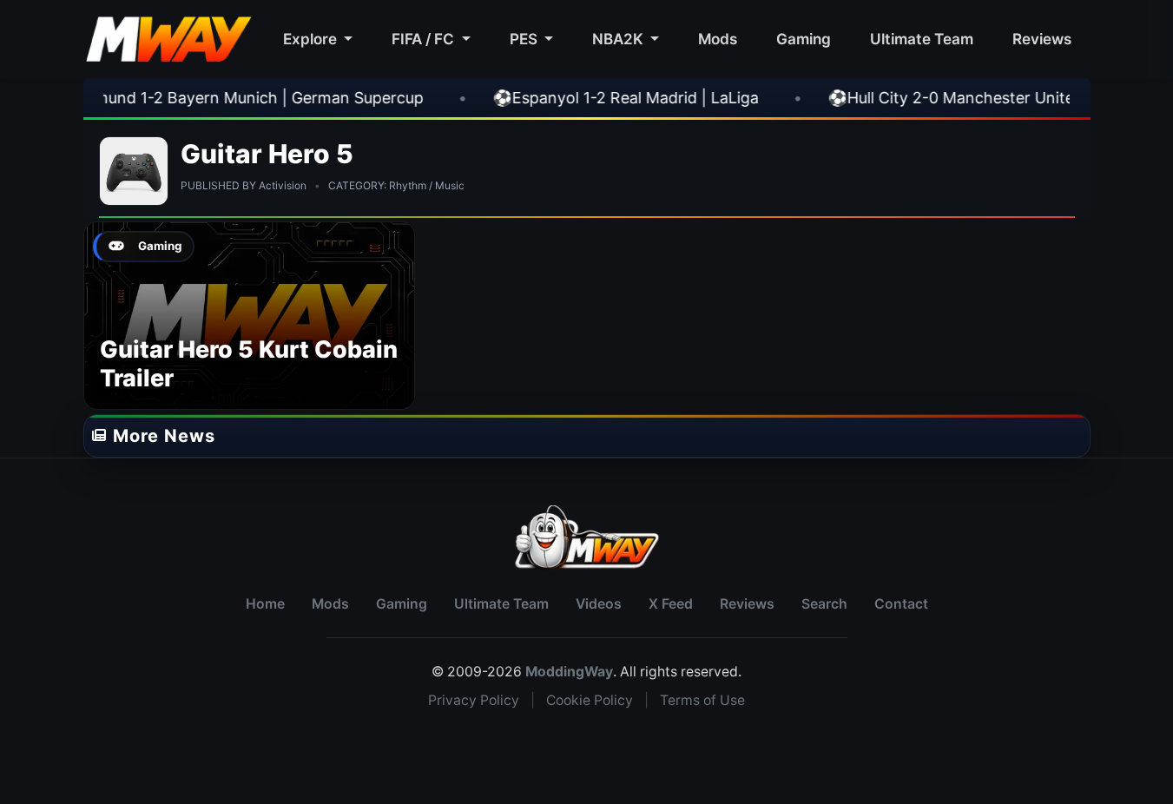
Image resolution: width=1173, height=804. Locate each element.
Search (824, 604)
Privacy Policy (473, 700)
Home (265, 604)
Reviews (1041, 39)
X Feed (671, 604)
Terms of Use (702, 700)
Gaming (803, 39)
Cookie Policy (589, 700)
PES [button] (525, 39)
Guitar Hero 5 (267, 153)
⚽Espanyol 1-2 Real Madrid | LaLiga (586, 98)
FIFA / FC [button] (425, 39)
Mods (717, 39)
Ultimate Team (921, 39)
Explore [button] (311, 39)
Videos (599, 604)
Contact (901, 604)
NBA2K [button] (619, 39)
